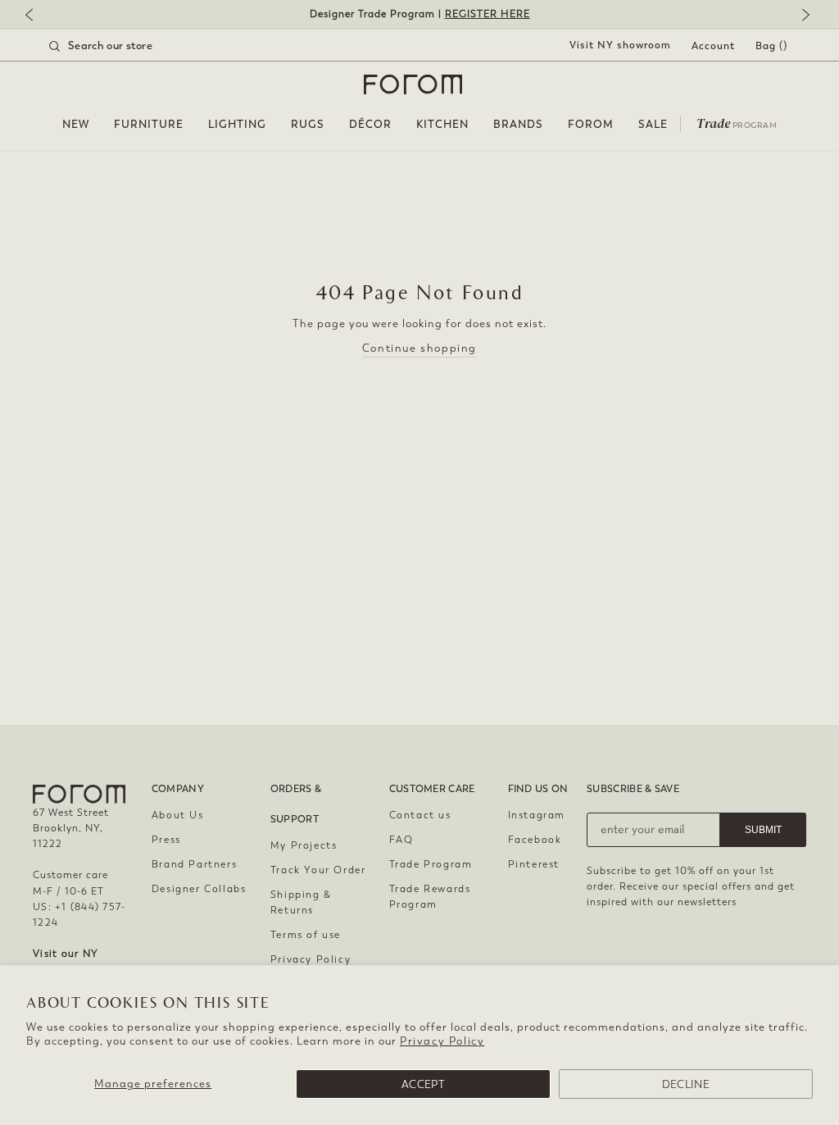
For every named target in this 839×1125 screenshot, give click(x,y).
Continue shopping (419, 348)
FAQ (401, 839)
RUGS (307, 124)
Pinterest (534, 864)
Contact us (420, 815)
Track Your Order (318, 870)
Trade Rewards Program (430, 896)
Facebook (535, 839)
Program (736, 122)
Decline (686, 1084)
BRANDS (518, 124)
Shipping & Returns (301, 902)
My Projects (304, 845)
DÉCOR (370, 124)
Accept (423, 1084)
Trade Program (431, 864)
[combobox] (121, 46)
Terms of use (305, 935)
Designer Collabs (199, 889)
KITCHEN (442, 124)
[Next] (802, 16)
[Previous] (36, 16)
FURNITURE (149, 124)
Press (166, 839)
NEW (75, 124)
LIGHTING (237, 124)
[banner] (419, 14)
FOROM (591, 124)
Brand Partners (194, 864)
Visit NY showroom (620, 45)
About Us (178, 815)
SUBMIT (763, 830)
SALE (653, 124)
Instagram (536, 815)
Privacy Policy (442, 1041)
